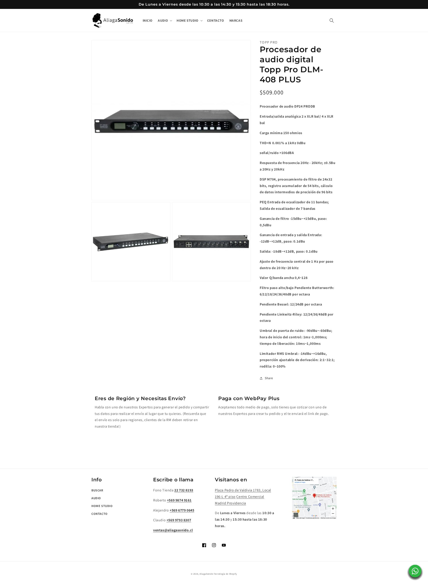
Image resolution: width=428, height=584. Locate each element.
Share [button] (269, 378)
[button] (164, 20)
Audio (96, 498)
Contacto (99, 514)
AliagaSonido (206, 573)
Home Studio (102, 506)
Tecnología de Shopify (225, 573)
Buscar (97, 490)
